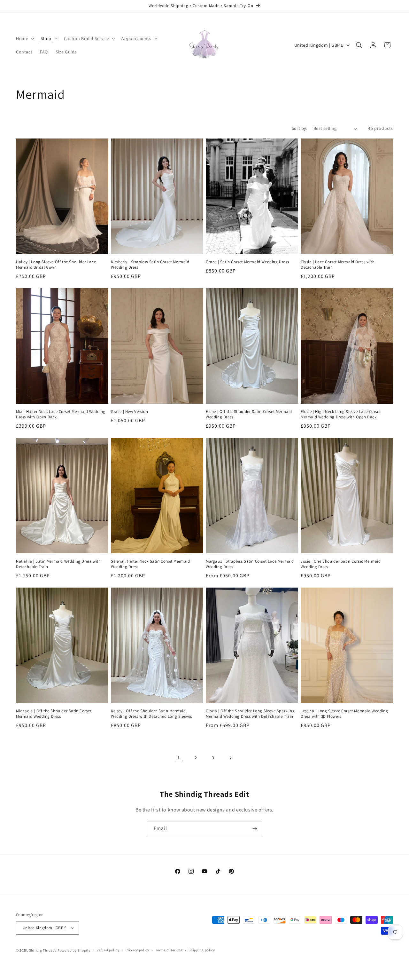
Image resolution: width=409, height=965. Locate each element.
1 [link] (178, 757)
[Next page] (230, 758)
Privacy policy (137, 950)
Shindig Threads (43, 950)
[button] (24, 38)
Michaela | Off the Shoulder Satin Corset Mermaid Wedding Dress (53, 713)
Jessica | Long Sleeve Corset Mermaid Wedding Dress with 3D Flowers (344, 713)
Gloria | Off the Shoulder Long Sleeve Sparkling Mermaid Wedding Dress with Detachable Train (250, 713)
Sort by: (299, 128)
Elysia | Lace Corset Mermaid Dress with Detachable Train (337, 264)
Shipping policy (202, 950)
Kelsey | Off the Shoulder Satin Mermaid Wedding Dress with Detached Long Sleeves (151, 713)
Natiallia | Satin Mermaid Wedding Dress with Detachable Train (58, 564)
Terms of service (168, 950)
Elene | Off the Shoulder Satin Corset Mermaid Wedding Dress (249, 414)
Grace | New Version (129, 411)
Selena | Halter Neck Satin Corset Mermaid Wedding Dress (150, 564)
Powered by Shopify (74, 950)
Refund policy (107, 950)
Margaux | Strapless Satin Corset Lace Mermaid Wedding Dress (250, 564)
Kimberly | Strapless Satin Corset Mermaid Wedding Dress (150, 264)
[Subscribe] (255, 828)
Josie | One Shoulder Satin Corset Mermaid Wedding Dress (341, 564)
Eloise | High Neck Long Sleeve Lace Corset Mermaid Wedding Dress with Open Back (341, 414)
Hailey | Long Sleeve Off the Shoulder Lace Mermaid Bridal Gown (56, 264)
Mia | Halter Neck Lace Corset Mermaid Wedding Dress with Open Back (60, 414)
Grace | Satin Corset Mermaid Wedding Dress (247, 262)
